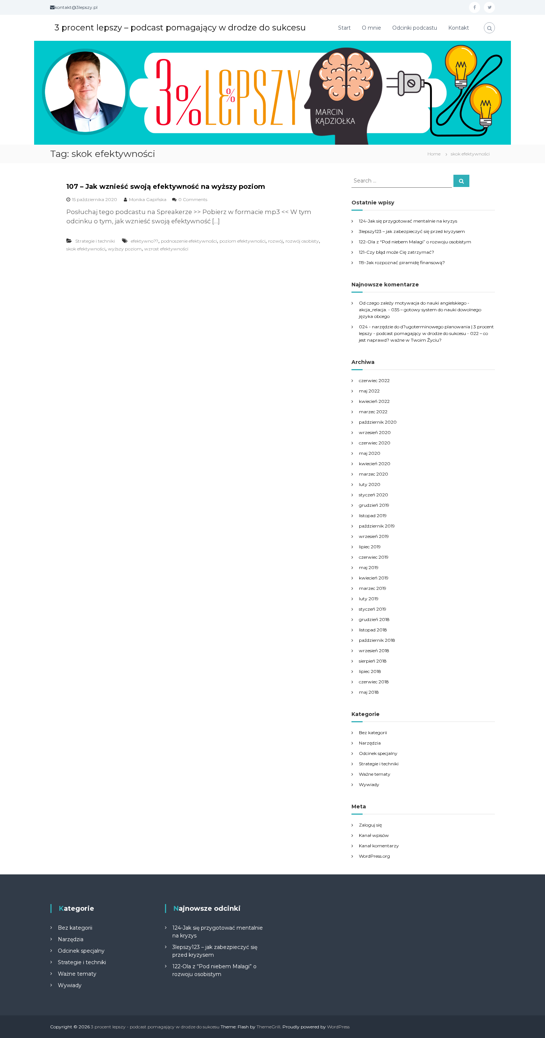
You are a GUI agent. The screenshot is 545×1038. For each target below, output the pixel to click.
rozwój (275, 241)
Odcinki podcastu (414, 27)
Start (344, 27)
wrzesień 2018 (374, 650)
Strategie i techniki (95, 241)
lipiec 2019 (370, 546)
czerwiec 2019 (374, 557)
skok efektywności (85, 249)
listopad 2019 (373, 515)
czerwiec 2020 (374, 443)
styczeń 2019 (372, 609)
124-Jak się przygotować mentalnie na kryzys (408, 221)
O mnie (371, 27)
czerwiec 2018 (374, 681)
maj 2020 (369, 453)
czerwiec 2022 (374, 380)
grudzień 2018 (374, 619)
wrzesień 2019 (374, 536)
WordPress (338, 1026)
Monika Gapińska (147, 199)
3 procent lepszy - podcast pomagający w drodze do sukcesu (155, 1026)
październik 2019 (377, 526)
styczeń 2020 (373, 494)
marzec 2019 (372, 588)
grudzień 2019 (374, 505)
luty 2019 (369, 598)
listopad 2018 (373, 630)
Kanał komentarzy (379, 845)
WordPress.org (374, 856)
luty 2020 (369, 484)
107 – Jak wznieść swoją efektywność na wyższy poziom (165, 187)
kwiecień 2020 (374, 463)
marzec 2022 (373, 411)
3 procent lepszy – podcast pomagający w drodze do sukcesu (180, 28)
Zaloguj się (370, 825)
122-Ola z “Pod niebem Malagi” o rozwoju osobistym (415, 241)
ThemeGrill (268, 1026)
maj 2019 (369, 567)
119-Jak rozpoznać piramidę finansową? (402, 262)
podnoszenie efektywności (189, 241)
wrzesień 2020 (375, 432)
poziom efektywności (242, 241)
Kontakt (458, 27)
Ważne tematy (374, 774)
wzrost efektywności (166, 249)
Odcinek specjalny (378, 753)
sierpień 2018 (373, 661)
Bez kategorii (373, 732)
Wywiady (369, 784)
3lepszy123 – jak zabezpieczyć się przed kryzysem (412, 231)
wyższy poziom (125, 249)
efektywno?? (144, 241)
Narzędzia (370, 743)
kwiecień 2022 (374, 401)
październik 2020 (378, 422)
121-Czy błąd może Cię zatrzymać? (396, 252)
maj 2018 (369, 692)
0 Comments (192, 199)
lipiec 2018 (370, 671)
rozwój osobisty (302, 241)
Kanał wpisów (374, 835)
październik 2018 (377, 640)
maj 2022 (369, 391)
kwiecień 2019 (374, 578)
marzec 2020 (373, 474)
